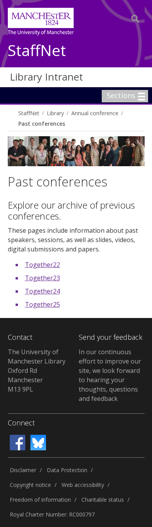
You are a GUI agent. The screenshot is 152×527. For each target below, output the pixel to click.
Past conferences (41, 123)
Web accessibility (83, 484)
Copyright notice (30, 484)
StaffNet (37, 50)
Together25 (42, 304)
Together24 (42, 291)
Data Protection (67, 470)
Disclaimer (23, 470)
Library (55, 113)
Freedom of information (40, 499)
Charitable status (102, 499)
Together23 (42, 278)
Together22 (42, 264)
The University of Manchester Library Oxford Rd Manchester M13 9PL (36, 370)
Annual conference (94, 113)
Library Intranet (46, 77)
